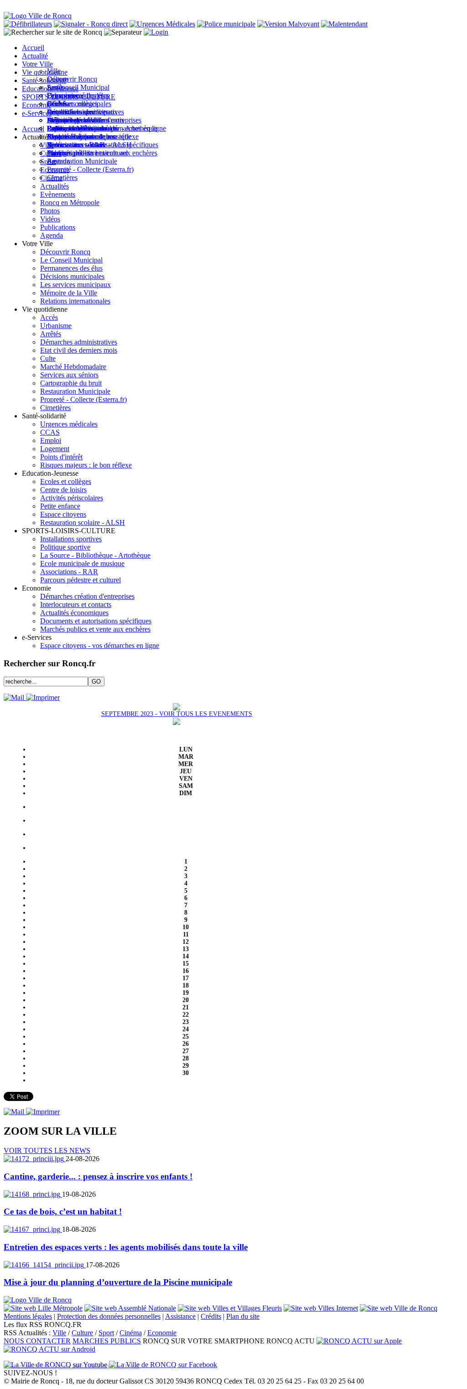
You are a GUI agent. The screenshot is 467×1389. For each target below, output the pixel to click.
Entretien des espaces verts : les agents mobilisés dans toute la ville (126, 1247)
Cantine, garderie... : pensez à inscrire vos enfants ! (98, 1176)
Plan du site (242, 1316)
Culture (82, 1333)
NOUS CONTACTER (37, 1341)
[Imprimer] (43, 697)
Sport (106, 1333)
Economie (161, 1333)
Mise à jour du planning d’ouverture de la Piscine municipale (118, 1282)
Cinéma (130, 1333)
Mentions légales (28, 1316)
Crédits (211, 1316)
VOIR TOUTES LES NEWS (47, 1150)
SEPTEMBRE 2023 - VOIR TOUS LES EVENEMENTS (176, 713)
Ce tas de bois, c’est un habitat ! (63, 1211)
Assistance (180, 1316)
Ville (59, 1333)
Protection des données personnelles (109, 1316)
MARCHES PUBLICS (107, 1341)
